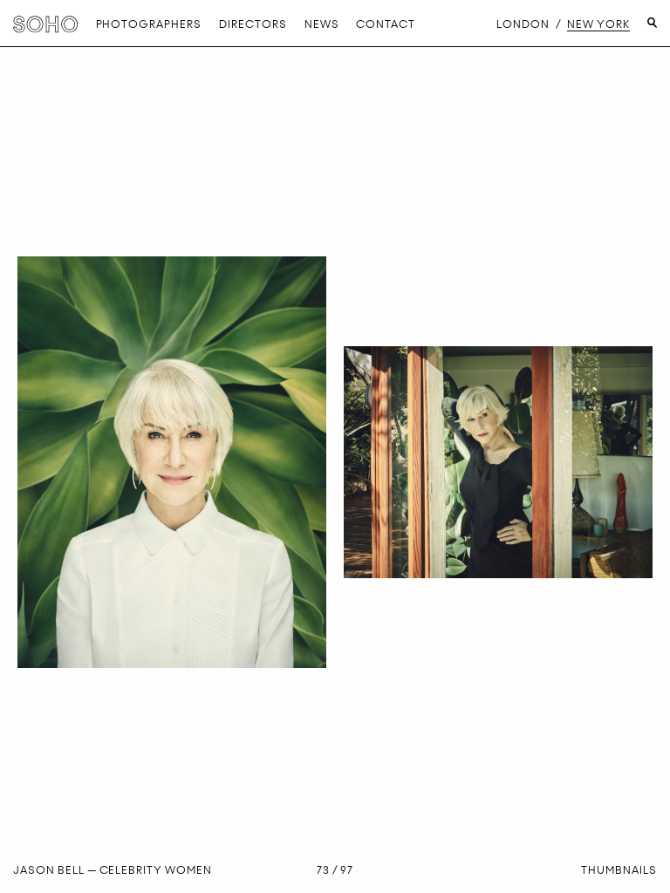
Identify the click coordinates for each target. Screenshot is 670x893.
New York (598, 24)
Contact (385, 24)
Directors (253, 24)
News (321, 24)
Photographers (149, 24)
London (523, 24)
